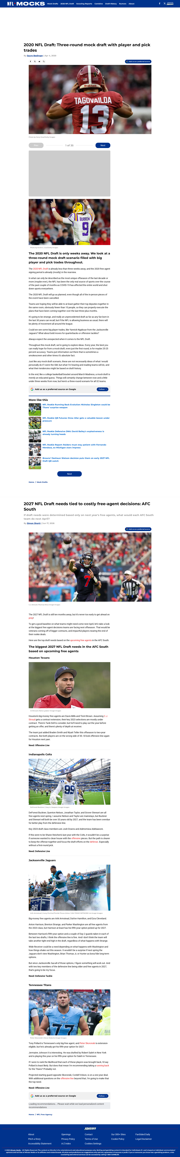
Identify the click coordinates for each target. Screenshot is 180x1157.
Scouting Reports (84, 4)
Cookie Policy (117, 1139)
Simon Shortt (34, 523)
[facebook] (159, 3)
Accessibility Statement (39, 1143)
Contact (89, 1134)
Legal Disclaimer (143, 1139)
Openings (66, 1134)
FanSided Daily (142, 1134)
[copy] (44, 61)
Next (103, 145)
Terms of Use (91, 1139)
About (131, 4)
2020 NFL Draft (40, 268)
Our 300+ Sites (118, 1134)
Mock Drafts (52, 4)
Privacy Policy (68, 1139)
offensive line (67, 1078)
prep (31, 618)
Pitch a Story (34, 1139)
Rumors (122, 4)
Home (31, 482)
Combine (99, 4)
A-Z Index (66, 1143)
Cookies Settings (93, 1143)
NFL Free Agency (44, 1114)
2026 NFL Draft (67, 4)
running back (102, 1065)
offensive (76, 838)
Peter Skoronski (88, 1043)
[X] (165, 3)
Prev (36, 145)
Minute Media (15, 1150)
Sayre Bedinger (35, 56)
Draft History (111, 4)
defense (94, 841)
